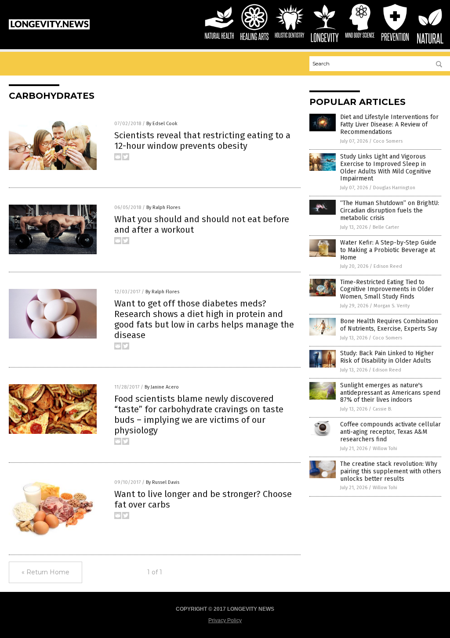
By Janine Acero (162, 387)
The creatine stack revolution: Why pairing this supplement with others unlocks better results (390, 471)
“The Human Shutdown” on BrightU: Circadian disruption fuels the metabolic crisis (389, 210)
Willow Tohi (385, 448)
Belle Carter (386, 227)
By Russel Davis (162, 482)
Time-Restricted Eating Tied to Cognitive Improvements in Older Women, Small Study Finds (387, 289)
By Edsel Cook (162, 123)
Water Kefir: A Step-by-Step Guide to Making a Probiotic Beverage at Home (388, 250)
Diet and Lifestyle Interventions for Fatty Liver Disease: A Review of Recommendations (389, 124)
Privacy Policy (225, 620)
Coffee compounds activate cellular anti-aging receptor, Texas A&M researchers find (390, 432)
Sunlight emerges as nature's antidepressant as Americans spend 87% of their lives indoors (390, 393)
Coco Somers (388, 141)
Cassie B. (382, 409)
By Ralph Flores (163, 207)
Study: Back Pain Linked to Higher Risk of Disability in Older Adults (387, 357)
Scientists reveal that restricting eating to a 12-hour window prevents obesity (202, 140)
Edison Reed (388, 266)
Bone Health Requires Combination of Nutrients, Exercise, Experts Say (389, 324)
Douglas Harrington (394, 188)
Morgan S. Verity (392, 306)
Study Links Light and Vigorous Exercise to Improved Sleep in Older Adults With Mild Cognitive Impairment (385, 167)
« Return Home (45, 572)
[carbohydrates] (49, 28)
